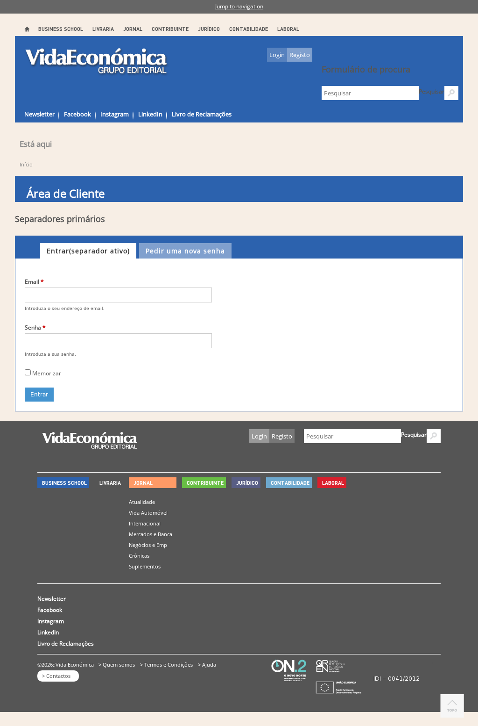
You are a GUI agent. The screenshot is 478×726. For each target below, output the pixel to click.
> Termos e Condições (166, 664)
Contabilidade (248, 29)
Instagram (114, 114)
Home (27, 29)
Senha (35, 327)
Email (34, 282)
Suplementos (145, 566)
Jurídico (209, 29)
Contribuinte (170, 29)
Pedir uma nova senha (185, 250)
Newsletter (39, 114)
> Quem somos (116, 664)
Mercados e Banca (150, 534)
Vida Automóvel (148, 512)
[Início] (96, 61)
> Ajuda (207, 664)
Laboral (288, 29)
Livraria (103, 29)
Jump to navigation (239, 6)
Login (277, 54)
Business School (60, 29)
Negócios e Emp (148, 544)
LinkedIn (150, 114)
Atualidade (142, 501)
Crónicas (139, 555)
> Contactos (56, 675)
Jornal (132, 29)
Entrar (88, 250)
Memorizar (46, 373)
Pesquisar (431, 91)
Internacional (145, 523)
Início (26, 164)
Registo (299, 54)
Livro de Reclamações (202, 114)
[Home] (89, 446)
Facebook (77, 114)
